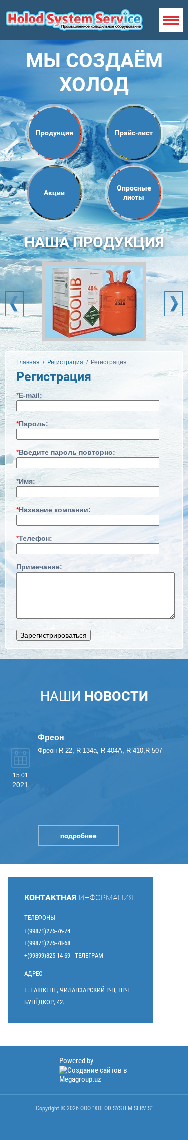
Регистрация (65, 362)
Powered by (76, 1060)
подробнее (78, 836)
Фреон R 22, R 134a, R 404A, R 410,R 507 (100, 750)
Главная (28, 362)
